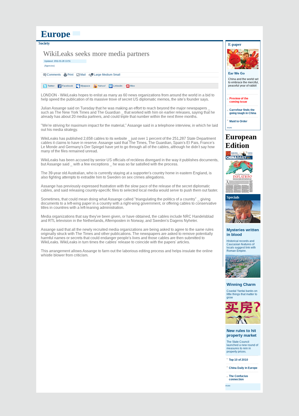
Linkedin (117, 85)
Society (44, 43)
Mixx (132, 85)
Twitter (50, 85)
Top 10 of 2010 (238, 359)
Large (97, 74)
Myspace (85, 85)
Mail (83, 74)
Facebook (67, 85)
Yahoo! (101, 85)
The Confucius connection (238, 377)
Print (70, 74)
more (229, 127)
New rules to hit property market (241, 333)
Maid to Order (238, 121)
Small (116, 74)
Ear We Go (236, 73)
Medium (107, 74)
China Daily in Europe (243, 368)
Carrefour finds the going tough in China (242, 111)
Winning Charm (241, 284)
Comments (54, 74)
